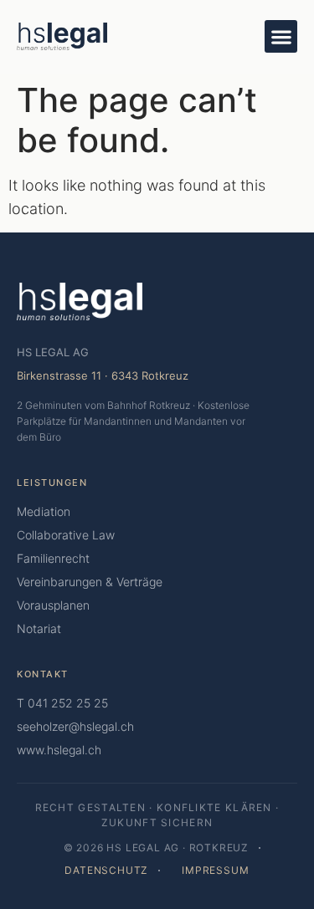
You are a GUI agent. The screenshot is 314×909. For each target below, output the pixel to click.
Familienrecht (53, 558)
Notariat (39, 628)
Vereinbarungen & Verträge (89, 582)
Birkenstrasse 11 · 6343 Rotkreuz (102, 375)
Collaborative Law (66, 535)
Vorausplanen (53, 605)
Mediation (43, 511)
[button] (281, 36)
